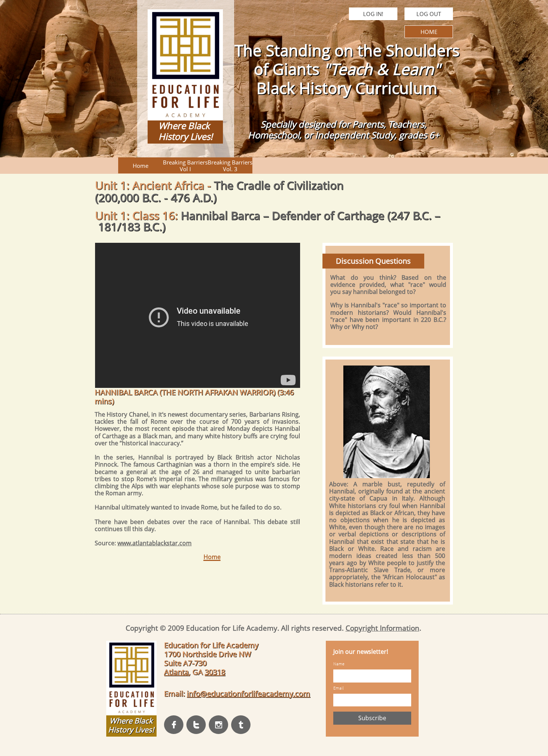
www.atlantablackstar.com (154, 543)
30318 (215, 672)
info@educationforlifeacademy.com (248, 693)
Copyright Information (382, 628)
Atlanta (176, 672)
